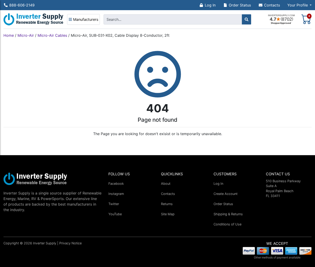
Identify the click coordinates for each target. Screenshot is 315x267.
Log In (210, 5)
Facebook (116, 183)
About (165, 183)
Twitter (113, 204)
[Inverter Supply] (33, 19)
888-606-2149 (22, 5)
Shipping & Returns (228, 214)
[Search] (246, 19)
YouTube (115, 214)
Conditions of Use (227, 224)
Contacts (272, 5)
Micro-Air (26, 35)
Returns (167, 204)
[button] (299, 5)
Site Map (168, 214)
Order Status (240, 5)
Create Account (226, 194)
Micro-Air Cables (52, 35)
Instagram (116, 194)
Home (8, 35)
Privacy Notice (70, 243)
